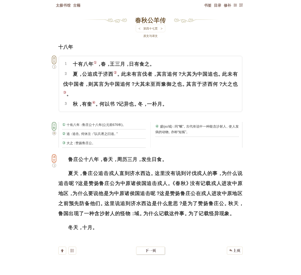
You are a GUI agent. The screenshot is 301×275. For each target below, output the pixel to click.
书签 (208, 5)
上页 (234, 250)
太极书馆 (63, 5)
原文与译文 (150, 36)
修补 (227, 5)
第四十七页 (150, 28)
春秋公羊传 (150, 20)
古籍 (76, 5)
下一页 (150, 250)
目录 (217, 5)
